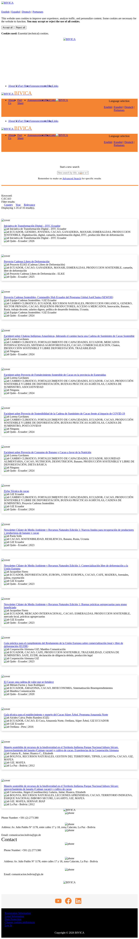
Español (15, 11)
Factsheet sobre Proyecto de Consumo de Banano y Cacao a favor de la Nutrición (47, 452)
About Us (13, 85)
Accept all (8, 27)
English (5, 11)
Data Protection (13, 919)
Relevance (29, 204)
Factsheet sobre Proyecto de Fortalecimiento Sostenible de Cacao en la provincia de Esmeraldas (55, 374)
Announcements (38, 85)
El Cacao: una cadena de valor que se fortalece (29, 681)
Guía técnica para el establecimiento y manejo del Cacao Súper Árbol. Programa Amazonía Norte (56, 714)
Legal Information (14, 916)
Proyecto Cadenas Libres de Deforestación (26, 261)
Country (8, 204)
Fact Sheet (24, 85)
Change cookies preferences (20, 922)
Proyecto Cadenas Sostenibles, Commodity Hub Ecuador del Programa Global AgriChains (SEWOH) (58, 297)
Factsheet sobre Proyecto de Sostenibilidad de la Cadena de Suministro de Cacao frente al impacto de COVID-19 (64, 413)
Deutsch (26, 11)
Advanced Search (71, 178)
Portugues (38, 11)
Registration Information (18, 913)
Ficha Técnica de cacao (16, 491)
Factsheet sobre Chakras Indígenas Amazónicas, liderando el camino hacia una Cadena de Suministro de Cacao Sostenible (69, 336)
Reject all (20, 27)
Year (18, 204)
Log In (8, 925)
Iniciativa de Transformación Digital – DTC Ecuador (32, 225)
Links (55, 85)
